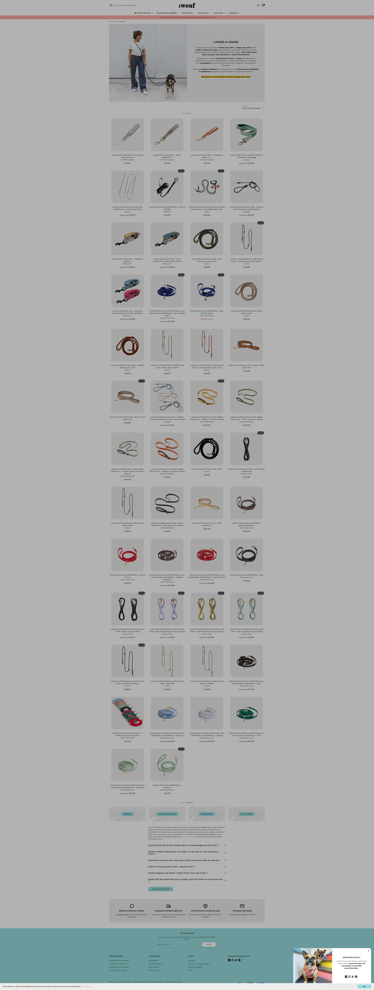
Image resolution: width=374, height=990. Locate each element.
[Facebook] (346, 976)
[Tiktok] (353, 976)
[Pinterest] (356, 976)
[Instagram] (349, 976)
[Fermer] (368, 950)
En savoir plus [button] (87, 986)
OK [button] (364, 986)
